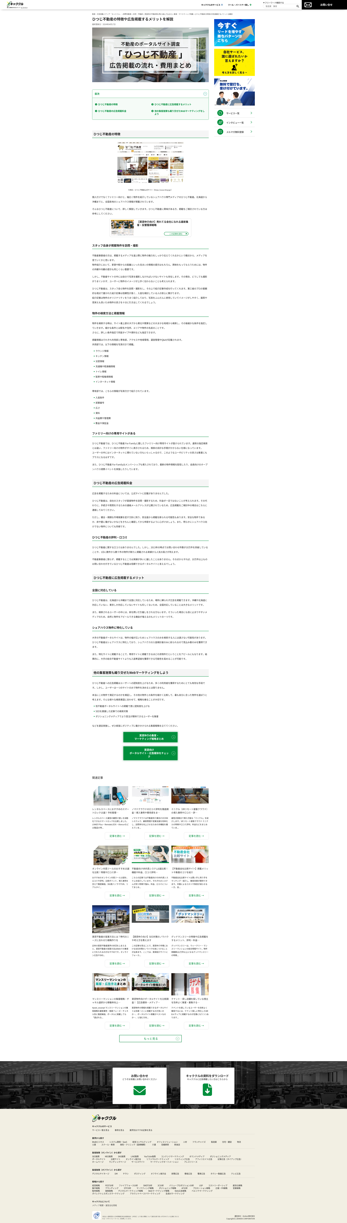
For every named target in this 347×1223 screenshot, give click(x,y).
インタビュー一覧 (235, 122)
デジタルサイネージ (100, 1173)
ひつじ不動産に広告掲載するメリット (173, 104)
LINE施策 (135, 1156)
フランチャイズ (199, 1141)
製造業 (214, 1141)
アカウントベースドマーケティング (145, 1193)
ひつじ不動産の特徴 (108, 104)
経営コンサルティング (141, 1141)
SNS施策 (121, 1156)
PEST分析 (109, 1185)
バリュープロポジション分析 (181, 1185)
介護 (154, 1144)
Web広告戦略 (180, 1190)
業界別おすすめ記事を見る (141, 1130)
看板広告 (188, 1173)
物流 (239, 1141)
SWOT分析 (147, 1185)
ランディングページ (117, 1161)
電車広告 (201, 1173)
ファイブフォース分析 (128, 1185)
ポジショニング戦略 (167, 1188)
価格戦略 (109, 1190)
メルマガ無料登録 (235, 132)
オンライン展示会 (133, 1159)
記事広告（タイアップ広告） (230, 1159)
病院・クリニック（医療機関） (133, 1144)
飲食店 (177, 1144)
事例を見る (119, 1130)
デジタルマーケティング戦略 (130, 1190)
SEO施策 (95, 1156)
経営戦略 (96, 1185)
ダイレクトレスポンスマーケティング (108, 1193)
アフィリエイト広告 (203, 1159)
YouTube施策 (150, 1156)
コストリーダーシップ (217, 1185)
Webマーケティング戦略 (158, 1190)
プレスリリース (190, 1161)
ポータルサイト (98, 1159)
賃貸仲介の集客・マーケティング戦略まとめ (149, 737)
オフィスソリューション (167, 1141)
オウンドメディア (197, 1156)
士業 (94, 1144)
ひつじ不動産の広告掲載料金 (112, 111)
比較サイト (115, 1159)
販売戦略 (96, 1190)
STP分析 (127, 1188)
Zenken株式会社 (249, 1216)
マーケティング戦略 (145, 1188)
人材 (185, 1141)
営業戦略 (236, 1188)
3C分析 (161, 1185)
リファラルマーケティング (157, 1159)
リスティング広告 (182, 1159)
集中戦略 (96, 1188)
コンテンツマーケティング (172, 1156)
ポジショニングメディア (220, 1156)
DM (116, 1173)
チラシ (126, 1173)
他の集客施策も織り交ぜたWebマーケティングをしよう (180, 112)
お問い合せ (326, 4)
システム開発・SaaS (118, 1141)
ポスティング (139, 1173)
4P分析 (184, 1188)
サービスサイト (138, 1161)
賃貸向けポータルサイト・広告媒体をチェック (149, 753)
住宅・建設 (227, 1141)
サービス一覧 (232, 113)
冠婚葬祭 (165, 1144)
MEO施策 (109, 1156)
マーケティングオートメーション (164, 1161)
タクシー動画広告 (218, 1173)
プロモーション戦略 (201, 1188)
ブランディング (111, 1188)
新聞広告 (175, 1173)
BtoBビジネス (98, 1141)
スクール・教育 (108, 1144)
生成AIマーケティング (175, 1193)
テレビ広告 (236, 1173)
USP (201, 1185)
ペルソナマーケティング (202, 1190)
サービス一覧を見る (100, 1130)
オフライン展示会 (158, 1173)
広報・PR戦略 (221, 1188)
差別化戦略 (237, 1185)
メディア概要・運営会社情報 (104, 1205)
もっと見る (151, 1039)
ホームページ (98, 1161)
